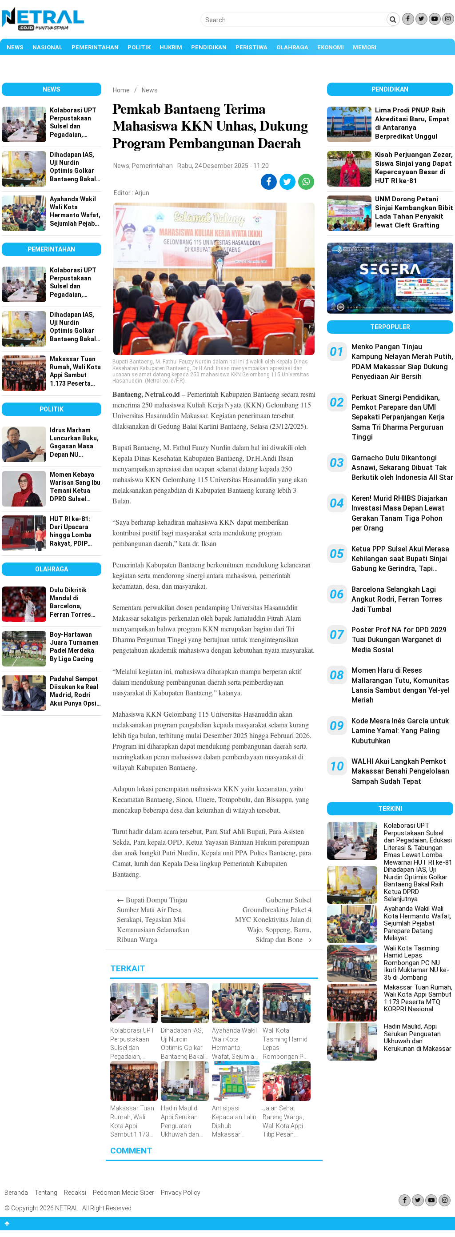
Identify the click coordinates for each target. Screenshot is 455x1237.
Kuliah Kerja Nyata (214, 404)
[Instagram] (448, 19)
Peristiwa (251, 47)
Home (121, 90)
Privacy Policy (180, 1192)
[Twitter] (421, 19)
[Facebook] (408, 19)
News (15, 47)
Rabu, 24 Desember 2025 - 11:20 (223, 165)
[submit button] (393, 19)
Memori (364, 47)
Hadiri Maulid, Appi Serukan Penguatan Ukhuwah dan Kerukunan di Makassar (417, 1037)
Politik (139, 47)
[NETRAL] (43, 29)
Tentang (46, 1192)
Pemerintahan (95, 47)
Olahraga (292, 47)
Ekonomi (330, 47)
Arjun (142, 192)
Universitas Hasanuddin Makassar (159, 415)
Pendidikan (209, 47)
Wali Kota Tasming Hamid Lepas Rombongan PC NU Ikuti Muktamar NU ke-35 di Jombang (416, 963)
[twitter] (287, 181)
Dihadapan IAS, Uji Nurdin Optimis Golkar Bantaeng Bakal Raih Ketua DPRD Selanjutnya (415, 884)
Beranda (16, 1192)
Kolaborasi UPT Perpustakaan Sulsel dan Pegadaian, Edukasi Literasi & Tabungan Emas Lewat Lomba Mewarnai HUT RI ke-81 (418, 844)
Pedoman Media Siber (123, 1192)
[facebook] (268, 181)
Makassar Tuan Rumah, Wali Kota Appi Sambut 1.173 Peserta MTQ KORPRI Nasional (418, 998)
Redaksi (75, 1192)
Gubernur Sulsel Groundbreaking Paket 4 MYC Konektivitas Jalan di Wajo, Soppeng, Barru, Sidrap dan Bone (273, 919)
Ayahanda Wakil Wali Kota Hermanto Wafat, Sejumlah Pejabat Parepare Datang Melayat (417, 923)
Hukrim (171, 47)
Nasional (47, 47)
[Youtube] (435, 19)
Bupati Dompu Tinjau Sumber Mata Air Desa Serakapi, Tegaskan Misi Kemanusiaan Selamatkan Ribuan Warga (153, 919)
